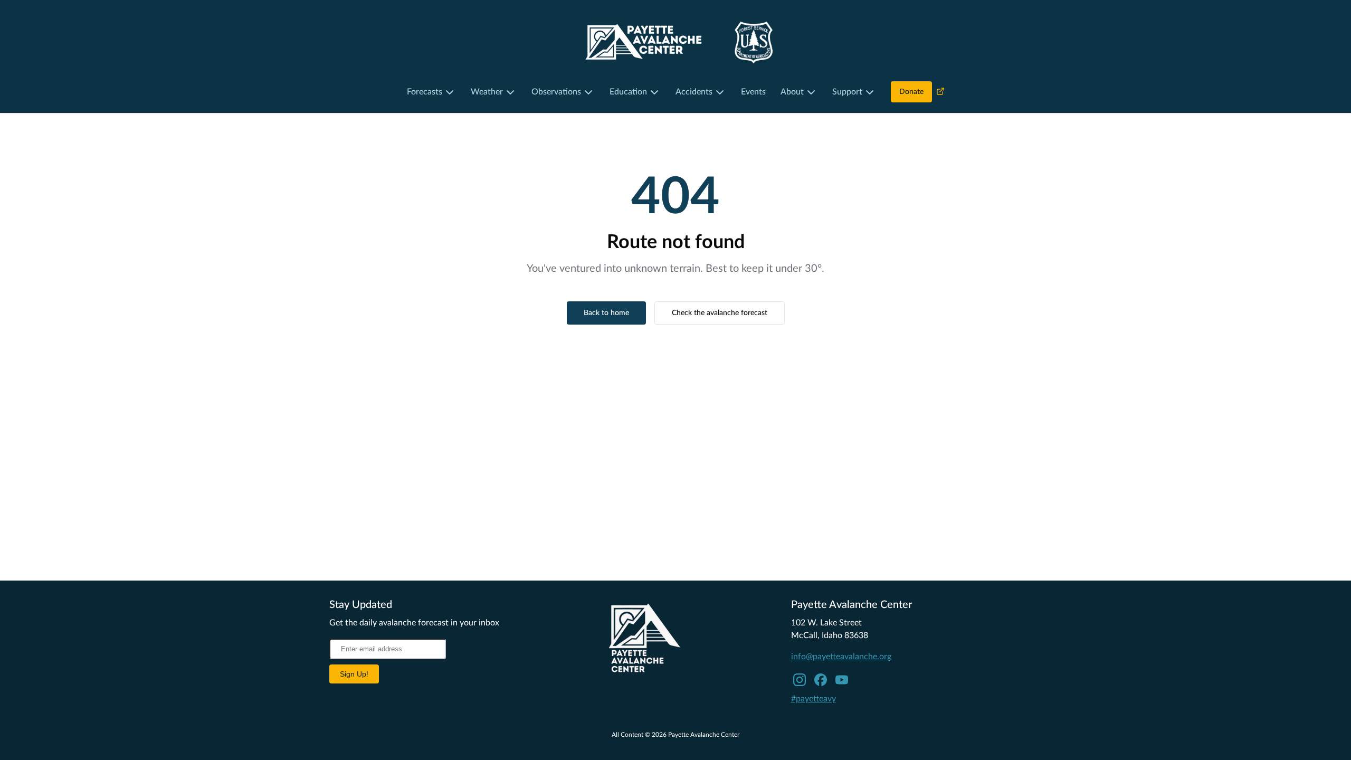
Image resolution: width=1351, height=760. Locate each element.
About (792, 92)
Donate (911, 92)
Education (628, 92)
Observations (556, 92)
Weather (487, 92)
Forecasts (424, 92)
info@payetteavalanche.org (841, 656)
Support (847, 92)
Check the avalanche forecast (719, 313)
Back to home (606, 313)
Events (753, 92)
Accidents (694, 92)
